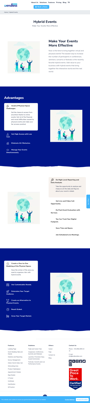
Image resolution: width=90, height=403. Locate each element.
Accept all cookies (82, 399)
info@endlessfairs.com (75, 356)
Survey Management (14, 360)
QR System (11, 387)
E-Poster (10, 378)
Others (51, 345)
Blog (50, 358)
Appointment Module (14, 372)
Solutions (31, 345)
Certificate (11, 381)
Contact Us (52, 355)
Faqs (50, 352)
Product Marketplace (14, 369)
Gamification (11, 384)
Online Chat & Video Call (15, 363)
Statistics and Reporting (15, 357)
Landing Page (12, 349)
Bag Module (11, 375)
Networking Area (13, 366)
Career (51, 349)
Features (11, 345)
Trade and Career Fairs (35, 349)
